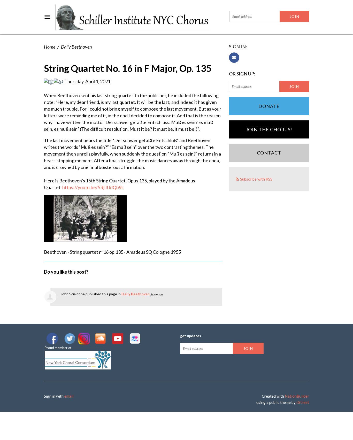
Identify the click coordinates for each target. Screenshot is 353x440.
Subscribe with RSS (256, 179)
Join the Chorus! (269, 129)
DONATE (269, 106)
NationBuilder (297, 396)
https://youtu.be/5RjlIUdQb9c (93, 187)
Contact (269, 153)
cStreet (302, 402)
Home (49, 47)
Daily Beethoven (76, 47)
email (68, 396)
